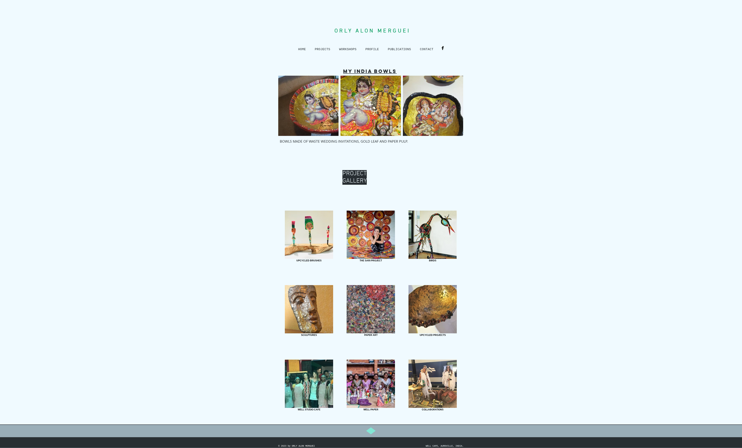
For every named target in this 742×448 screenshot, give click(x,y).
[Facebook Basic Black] (443, 48)
